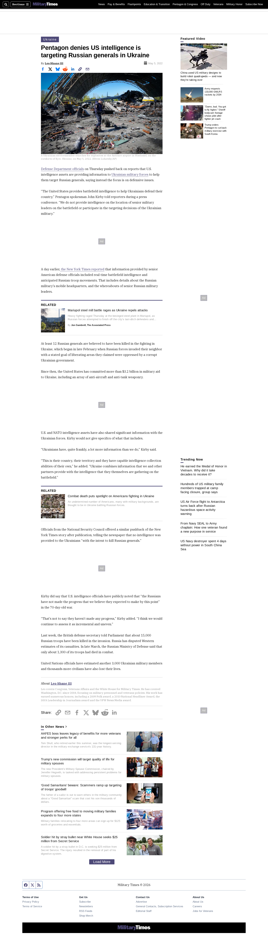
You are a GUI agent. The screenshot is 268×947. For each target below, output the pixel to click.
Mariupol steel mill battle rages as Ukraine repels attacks (108, 310)
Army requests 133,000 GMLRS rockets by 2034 (213, 91)
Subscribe (85, 901)
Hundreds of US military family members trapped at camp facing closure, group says (202, 488)
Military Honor (234, 4)
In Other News (52, 726)
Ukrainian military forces (130, 174)
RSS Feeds (85, 911)
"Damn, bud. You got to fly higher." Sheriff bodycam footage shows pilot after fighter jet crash (215, 112)
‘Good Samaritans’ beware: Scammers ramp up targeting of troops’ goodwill (81, 787)
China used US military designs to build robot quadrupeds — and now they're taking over (201, 76)
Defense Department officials (62, 169)
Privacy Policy (30, 901)
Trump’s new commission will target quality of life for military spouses (78, 761)
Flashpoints (134, 4)
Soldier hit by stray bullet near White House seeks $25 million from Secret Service (79, 839)
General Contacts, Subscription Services (159, 906)
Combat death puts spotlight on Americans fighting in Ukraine (111, 496)
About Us (198, 901)
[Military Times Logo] (45, 4)
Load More (101, 862)
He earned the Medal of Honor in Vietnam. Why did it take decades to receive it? (204, 470)
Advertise (141, 901)
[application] (204, 56)
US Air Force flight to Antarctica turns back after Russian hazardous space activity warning (203, 508)
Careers (197, 906)
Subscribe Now (254, 4)
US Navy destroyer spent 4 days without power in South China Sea (203, 545)
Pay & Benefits (116, 4)
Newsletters (86, 906)
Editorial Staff (144, 911)
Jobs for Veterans (203, 911)
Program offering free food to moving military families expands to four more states (78, 813)
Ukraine (50, 39)
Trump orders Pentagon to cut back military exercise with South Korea (216, 129)
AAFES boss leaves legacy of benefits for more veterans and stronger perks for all (81, 735)
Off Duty (205, 4)
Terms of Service (32, 906)
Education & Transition (157, 4)
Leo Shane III (54, 63)
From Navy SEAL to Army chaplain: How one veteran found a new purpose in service (204, 527)
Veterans (218, 4)
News (101, 4)
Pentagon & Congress (185, 4)
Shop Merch (86, 915)
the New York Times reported (82, 269)
